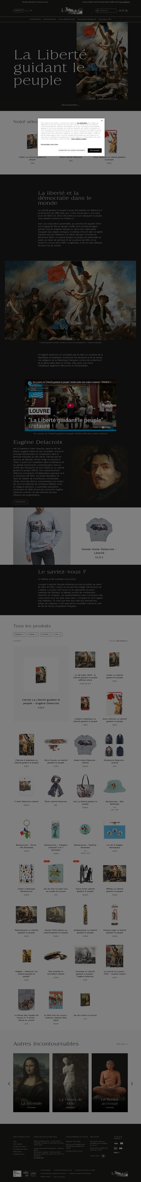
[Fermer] (102, 120)
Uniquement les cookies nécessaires (72, 150)
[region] (71, 137)
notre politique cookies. (79, 139)
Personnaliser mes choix (49, 144)
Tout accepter (95, 150)
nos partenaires (82, 123)
